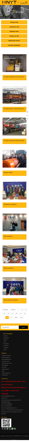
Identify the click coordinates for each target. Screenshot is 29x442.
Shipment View (14, 31)
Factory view (14, 22)
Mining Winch (5, 375)
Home (12, 13)
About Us (6, 335)
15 (24, 313)
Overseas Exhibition (14, 45)
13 (16, 313)
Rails (3, 371)
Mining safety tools (6, 373)
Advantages (6, 337)
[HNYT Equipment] (8, 2)
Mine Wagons (5, 365)
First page (5, 309)
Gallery (16, 13)
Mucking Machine (6, 357)
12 (12, 313)
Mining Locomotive (6, 355)
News (5, 341)
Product (5, 339)
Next (16, 317)
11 (8, 313)
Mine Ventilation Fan (6, 359)
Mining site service (14, 40)
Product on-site (14, 36)
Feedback (6, 347)
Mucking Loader (5, 361)
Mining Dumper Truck (7, 363)
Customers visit (14, 27)
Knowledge (6, 343)
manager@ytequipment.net (10, 407)
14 (20, 313)
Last (21, 317)
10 (4, 313)
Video (5, 349)
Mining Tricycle (5, 369)
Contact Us (6, 345)
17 (11, 317)
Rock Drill (4, 367)
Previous (13, 309)
